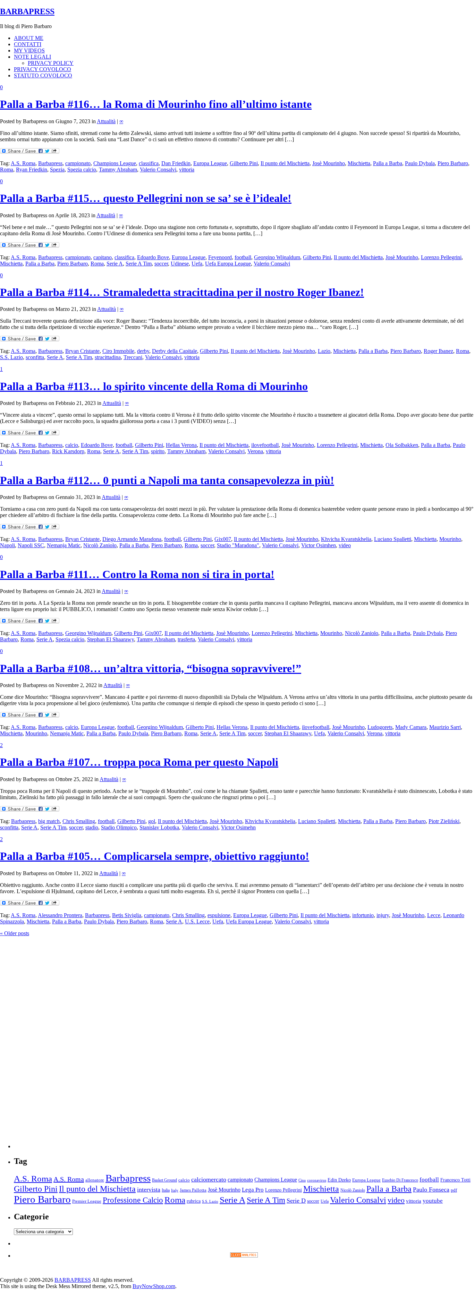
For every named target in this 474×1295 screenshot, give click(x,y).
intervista (148, 1189)
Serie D (296, 1200)
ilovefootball (265, 445)
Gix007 (222, 539)
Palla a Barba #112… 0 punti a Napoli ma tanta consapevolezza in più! (167, 480)
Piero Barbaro (453, 163)
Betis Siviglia (126, 915)
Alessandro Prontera (60, 915)
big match (49, 821)
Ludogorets (379, 727)
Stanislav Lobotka (159, 827)
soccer (161, 263)
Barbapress (50, 163)
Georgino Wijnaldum (277, 257)
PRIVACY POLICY (51, 63)
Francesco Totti (455, 1180)
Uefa (197, 263)
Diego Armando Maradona (131, 539)
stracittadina (108, 357)
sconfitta (35, 357)
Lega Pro (253, 1189)
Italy (174, 1190)
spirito (157, 451)
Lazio (324, 351)
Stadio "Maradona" (238, 545)
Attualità (106, 121)
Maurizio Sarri (445, 727)
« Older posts (14, 933)
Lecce (433, 915)
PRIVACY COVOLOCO (42, 69)
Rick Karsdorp (68, 451)
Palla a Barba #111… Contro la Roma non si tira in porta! (137, 574)
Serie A (115, 263)
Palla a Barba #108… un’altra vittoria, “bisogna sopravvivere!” (150, 668)
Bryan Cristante (82, 351)
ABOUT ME (28, 38)
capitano (102, 257)
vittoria (186, 169)
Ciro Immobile (118, 351)
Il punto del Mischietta (285, 163)
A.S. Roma (23, 163)
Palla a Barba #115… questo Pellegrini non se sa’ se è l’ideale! (145, 198)
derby (143, 351)
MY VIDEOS (29, 50)
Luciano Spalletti (392, 539)
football (243, 257)
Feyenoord (220, 257)
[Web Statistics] (244, 1256)
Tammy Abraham (118, 169)
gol (151, 821)
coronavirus (316, 1180)
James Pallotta (193, 1190)
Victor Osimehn (238, 827)
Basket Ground (164, 1180)
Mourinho (450, 539)
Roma (6, 169)
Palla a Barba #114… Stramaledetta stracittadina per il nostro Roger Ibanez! (182, 292)
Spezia (57, 169)
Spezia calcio (81, 169)
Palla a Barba (387, 163)
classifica (149, 163)
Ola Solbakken (402, 445)
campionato (78, 163)
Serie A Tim (139, 263)
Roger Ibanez (438, 351)
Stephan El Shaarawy (110, 639)
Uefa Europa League (228, 263)
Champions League (114, 163)
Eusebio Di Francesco (400, 1180)
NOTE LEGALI (32, 57)
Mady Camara (410, 727)
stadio (91, 827)
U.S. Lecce (197, 921)
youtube (433, 1200)
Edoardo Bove (153, 257)
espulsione (219, 915)
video (345, 545)
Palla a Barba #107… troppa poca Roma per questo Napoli (139, 762)
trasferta (186, 639)
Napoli (7, 545)
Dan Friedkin (176, 163)
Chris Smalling (78, 821)
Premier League (86, 1201)
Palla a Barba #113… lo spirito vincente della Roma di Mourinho (154, 386)
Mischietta (359, 163)
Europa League (210, 163)
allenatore (94, 1180)
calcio (71, 445)
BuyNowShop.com (154, 1286)
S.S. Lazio (11, 357)
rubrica (194, 1201)
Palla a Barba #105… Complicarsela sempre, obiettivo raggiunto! (154, 856)
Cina (302, 1180)
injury (382, 915)
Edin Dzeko (339, 1180)
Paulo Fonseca (431, 1189)
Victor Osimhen (318, 545)
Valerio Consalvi (158, 169)
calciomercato (208, 1179)
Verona (255, 451)
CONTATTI (27, 44)
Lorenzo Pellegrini (441, 257)
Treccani (133, 357)
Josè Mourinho (328, 163)
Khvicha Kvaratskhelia (346, 539)
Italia (166, 1190)
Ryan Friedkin (31, 169)
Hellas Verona (181, 445)
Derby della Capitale (174, 351)
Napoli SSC (31, 545)
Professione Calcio (133, 1200)
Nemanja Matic (64, 545)
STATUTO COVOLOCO (43, 75)
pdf (454, 1190)
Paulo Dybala (420, 163)
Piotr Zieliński (444, 821)
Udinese (180, 263)
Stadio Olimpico (119, 827)
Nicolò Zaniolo (100, 545)
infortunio (363, 915)
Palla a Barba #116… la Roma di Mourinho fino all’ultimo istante (156, 104)
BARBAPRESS (27, 11)
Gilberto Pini (244, 163)
